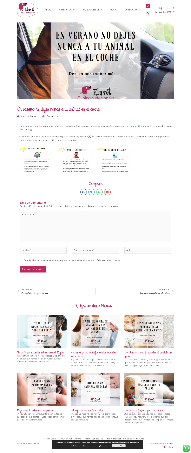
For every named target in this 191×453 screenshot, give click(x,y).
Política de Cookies (94, 439)
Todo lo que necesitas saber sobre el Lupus (40, 352)
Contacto (131, 9)
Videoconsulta (92, 9)
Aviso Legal (51, 439)
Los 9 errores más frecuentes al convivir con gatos (148, 354)
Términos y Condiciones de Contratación (126, 439)
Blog (113, 9)
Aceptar (118, 445)
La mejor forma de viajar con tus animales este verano (93, 354)
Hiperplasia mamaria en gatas (87, 410)
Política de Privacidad (71, 439)
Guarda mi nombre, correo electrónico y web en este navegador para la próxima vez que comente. (72, 260)
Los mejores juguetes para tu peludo (143, 410)
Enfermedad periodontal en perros (35, 410)
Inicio (48, 9)
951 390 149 (168, 8)
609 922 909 (168, 12)
